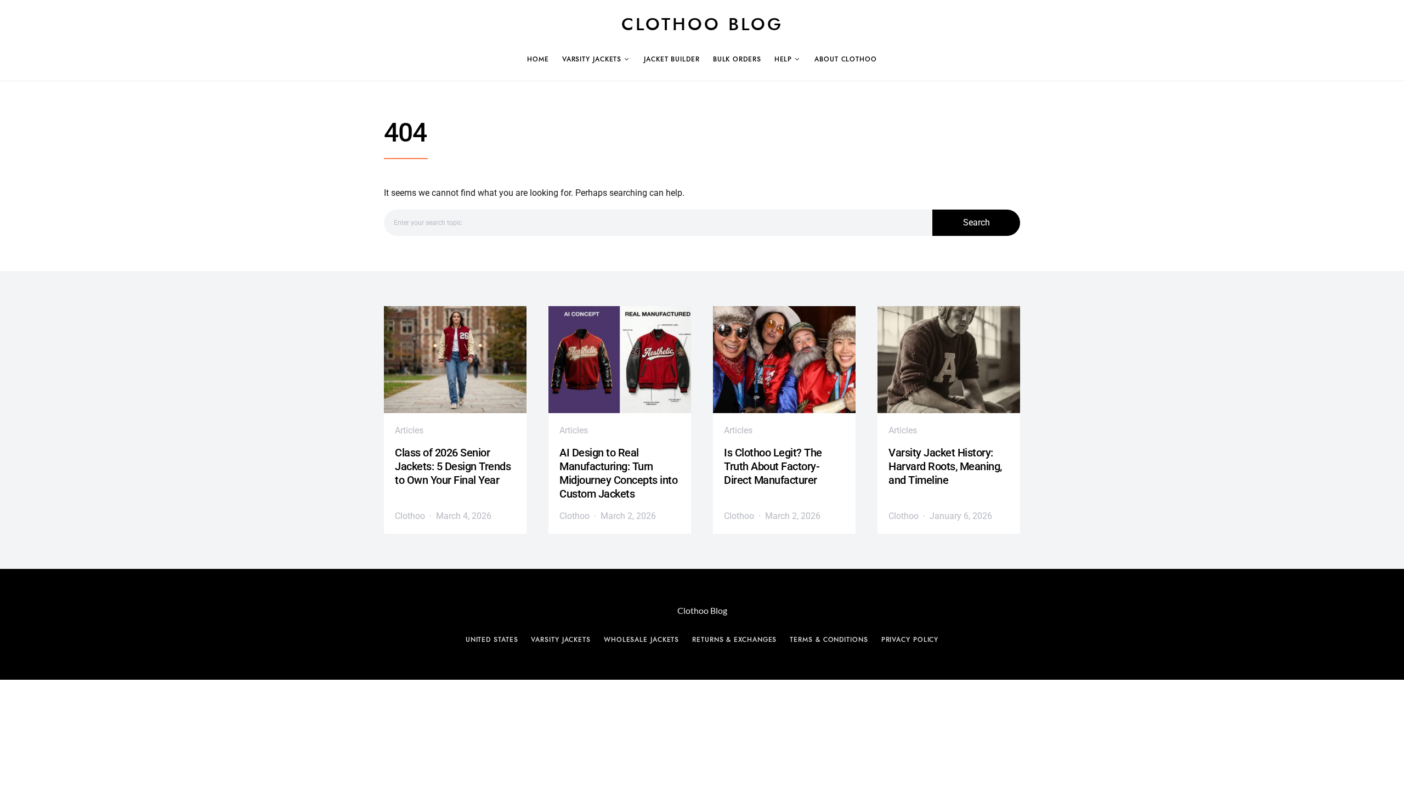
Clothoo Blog (702, 24)
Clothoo (410, 516)
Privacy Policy (910, 639)
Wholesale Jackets (641, 639)
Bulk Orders (737, 59)
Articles (409, 430)
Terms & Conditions (829, 639)
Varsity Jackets (592, 59)
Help (783, 59)
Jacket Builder (672, 59)
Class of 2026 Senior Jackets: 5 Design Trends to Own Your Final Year (453, 466)
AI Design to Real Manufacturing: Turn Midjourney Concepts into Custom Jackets (618, 473)
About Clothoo (845, 59)
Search (976, 222)
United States (492, 639)
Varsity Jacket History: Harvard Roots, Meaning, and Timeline (945, 466)
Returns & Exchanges (734, 639)
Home (538, 59)
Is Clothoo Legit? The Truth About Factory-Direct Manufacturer (773, 466)
